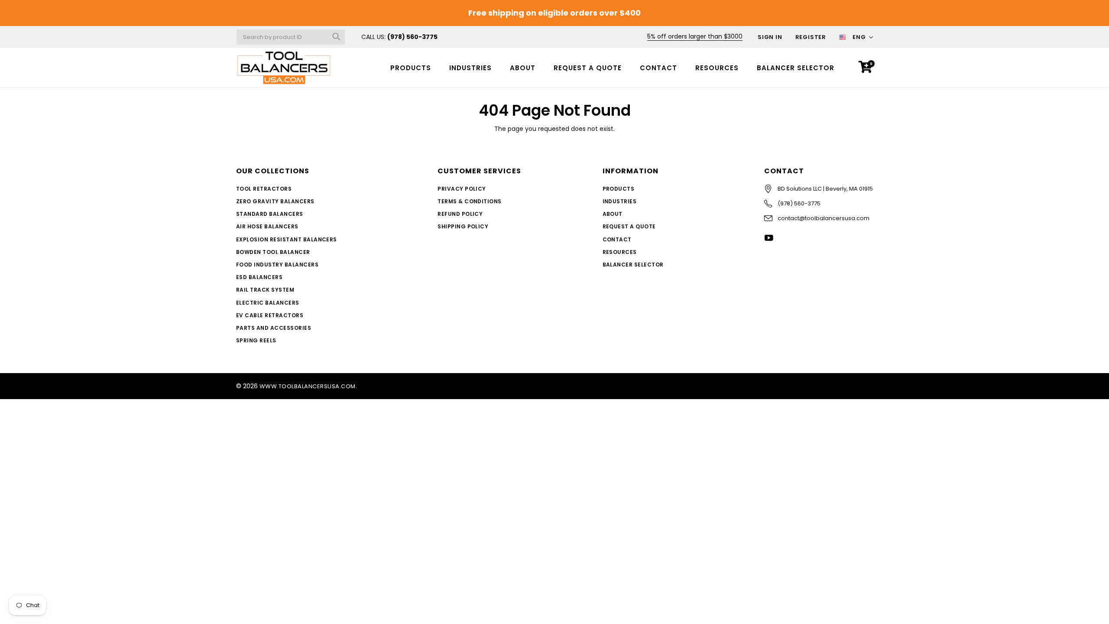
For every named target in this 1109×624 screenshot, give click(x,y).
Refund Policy (460, 214)
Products (410, 67)
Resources (717, 67)
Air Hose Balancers (267, 226)
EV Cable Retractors (269, 315)
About (522, 67)
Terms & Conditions (470, 201)
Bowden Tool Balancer (273, 252)
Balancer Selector (795, 67)
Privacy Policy (462, 188)
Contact (658, 67)
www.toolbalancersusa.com (307, 386)
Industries (470, 67)
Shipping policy (463, 226)
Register (810, 37)
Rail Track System (265, 289)
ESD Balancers (259, 277)
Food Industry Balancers (277, 264)
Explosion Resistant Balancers (286, 239)
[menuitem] (410, 67)
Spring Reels (256, 340)
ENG (859, 37)
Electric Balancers (267, 302)
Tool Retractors (264, 188)
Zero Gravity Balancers (275, 201)
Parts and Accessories (273, 328)
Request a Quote (588, 67)
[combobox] (291, 37)
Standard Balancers (269, 214)
